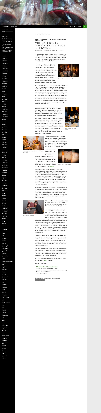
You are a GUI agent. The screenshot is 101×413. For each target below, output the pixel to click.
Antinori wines (47, 278)
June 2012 (4, 218)
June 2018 (4, 137)
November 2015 (5, 187)
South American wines (6, 336)
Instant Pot (4, 290)
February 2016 (4, 182)
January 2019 (4, 129)
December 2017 (5, 145)
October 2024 (4, 65)
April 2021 (4, 96)
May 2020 (4, 104)
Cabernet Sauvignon (44, 39)
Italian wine (4, 294)
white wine (4, 351)
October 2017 (4, 149)
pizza (3, 313)
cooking (3, 267)
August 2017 (4, 152)
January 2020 (4, 111)
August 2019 (4, 117)
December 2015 (5, 185)
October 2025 (4, 58)
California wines (5, 248)
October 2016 (4, 168)
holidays (3, 285)
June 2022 (4, 89)
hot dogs (3, 289)
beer (3, 235)
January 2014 (4, 215)
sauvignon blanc (5, 325)
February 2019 (4, 127)
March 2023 (4, 78)
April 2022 (4, 91)
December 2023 (5, 70)
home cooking (4, 287)
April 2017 (4, 159)
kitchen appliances (5, 297)
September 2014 (5, 210)
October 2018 (4, 132)
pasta (3, 307)
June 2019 (4, 121)
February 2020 (4, 109)
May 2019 (4, 122)
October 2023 (4, 73)
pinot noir (4, 310)
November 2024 (5, 63)
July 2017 (4, 154)
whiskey (3, 350)
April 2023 (4, 76)
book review (4, 238)
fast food (3, 272)
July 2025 (4, 61)
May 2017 (4, 157)
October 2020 (4, 99)
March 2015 (4, 200)
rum (3, 323)
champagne (4, 253)
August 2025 (4, 60)
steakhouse (4, 345)
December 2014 (5, 205)
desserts (3, 271)
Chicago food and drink (55, 39)
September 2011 (5, 220)
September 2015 (5, 190)
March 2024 (4, 66)
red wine (3, 318)
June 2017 (4, 155)
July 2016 (4, 173)
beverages (37, 39)
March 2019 (4, 126)
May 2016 (4, 177)
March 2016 (4, 180)
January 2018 (4, 144)
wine (42, 40)
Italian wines (4, 295)
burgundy (4, 243)
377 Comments (60, 50)
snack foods (4, 330)
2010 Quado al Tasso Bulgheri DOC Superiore (47, 266)
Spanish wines (4, 338)
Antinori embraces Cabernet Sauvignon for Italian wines (50, 45)
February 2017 (4, 162)
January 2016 (4, 183)
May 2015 (4, 196)
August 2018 (4, 135)
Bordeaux (4, 240)
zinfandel (3, 356)
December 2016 (5, 165)
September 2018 (5, 134)
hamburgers (4, 284)
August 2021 (4, 94)
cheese (3, 258)
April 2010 (4, 223)
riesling (3, 320)
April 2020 (4, 106)
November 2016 (5, 167)
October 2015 (4, 188)
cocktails (3, 264)
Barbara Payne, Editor (50, 50)
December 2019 (5, 112)
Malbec (3, 299)
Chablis (3, 251)
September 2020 (5, 101)
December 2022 (5, 79)
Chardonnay (4, 255)
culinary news (4, 269)
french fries (4, 279)
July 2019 (4, 119)
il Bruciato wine (56, 278)
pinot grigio (4, 308)
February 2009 (4, 224)
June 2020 (4, 103)
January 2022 (4, 93)
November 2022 (5, 81)
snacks (3, 332)
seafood (3, 328)
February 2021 (4, 98)
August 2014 (4, 211)
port (3, 317)
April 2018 (4, 140)
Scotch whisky (4, 327)
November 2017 (5, 147)
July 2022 (4, 88)
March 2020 (4, 107)
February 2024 (4, 68)
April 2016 (4, 178)
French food (4, 277)
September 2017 (5, 150)
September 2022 (5, 84)
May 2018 (4, 139)
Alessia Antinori (39, 278)
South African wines (5, 335)
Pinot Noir (4, 312)
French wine (4, 280)
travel (3, 346)
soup (3, 333)
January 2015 (4, 203)
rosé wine (3, 322)
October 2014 (4, 208)
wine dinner (4, 355)
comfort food (4, 266)
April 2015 (4, 198)
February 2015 (4, 201)
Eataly (45, 260)
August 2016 (4, 172)
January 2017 (4, 163)
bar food (3, 233)
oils (2, 304)
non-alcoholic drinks (5, 302)
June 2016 (4, 175)
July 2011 (4, 221)
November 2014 (5, 206)
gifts (3, 282)
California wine (4, 246)
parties (3, 305)
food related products (6, 276)
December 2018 (5, 131)
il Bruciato (51, 166)
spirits (3, 343)
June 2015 (4, 195)
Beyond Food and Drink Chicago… (75, 26)
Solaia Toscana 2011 (40, 279)
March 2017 (4, 160)
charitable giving (5, 256)
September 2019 (5, 116)
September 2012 (5, 216)
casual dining (4, 250)
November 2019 (5, 114)
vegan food (4, 348)
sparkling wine (4, 341)
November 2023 (5, 71)
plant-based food (5, 315)
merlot (3, 300)
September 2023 (5, 75)
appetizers (4, 231)
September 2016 (5, 170)
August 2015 (4, 191)
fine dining (64, 39)
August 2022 (4, 86)
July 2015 (4, 193)
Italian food (37, 40)
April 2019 (4, 124)
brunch (3, 241)
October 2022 (4, 83)
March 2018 (4, 142)
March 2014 (4, 213)
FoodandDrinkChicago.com (9, 26)
